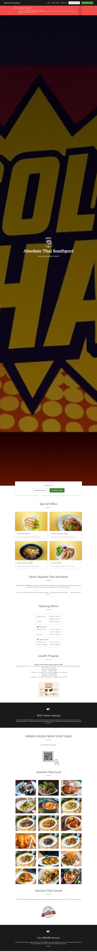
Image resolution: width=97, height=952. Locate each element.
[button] (80, 10)
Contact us (64, 2)
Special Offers (55, 2)
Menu (48, 2)
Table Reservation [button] (74, 3)
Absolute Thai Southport (12, 3)
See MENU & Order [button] (87, 3)
